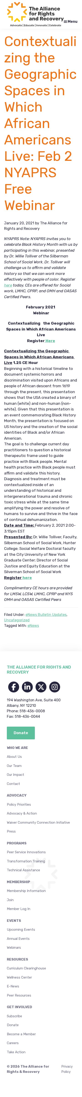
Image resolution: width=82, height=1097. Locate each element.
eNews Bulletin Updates (46, 615)
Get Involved (19, 1007)
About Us (14, 757)
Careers (13, 1043)
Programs (16, 843)
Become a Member (21, 1034)
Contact (13, 784)
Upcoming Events (21, 930)
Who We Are (17, 748)
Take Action (16, 1052)
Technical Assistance (23, 870)
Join (10, 900)
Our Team (14, 766)
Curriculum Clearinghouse (26, 968)
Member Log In (18, 909)
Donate (13, 1025)
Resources (17, 959)
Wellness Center (19, 977)
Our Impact (15, 775)
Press (11, 831)
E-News (13, 986)
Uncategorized (17, 620)
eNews (33, 625)
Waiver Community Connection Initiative (38, 822)
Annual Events (18, 939)
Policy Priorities (19, 804)
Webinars (14, 948)
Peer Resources (19, 995)
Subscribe (14, 1016)
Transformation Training (26, 861)
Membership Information (26, 891)
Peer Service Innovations (26, 852)
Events (14, 921)
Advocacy (16, 795)
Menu (72, 21)
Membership (18, 882)
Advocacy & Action (22, 813)
